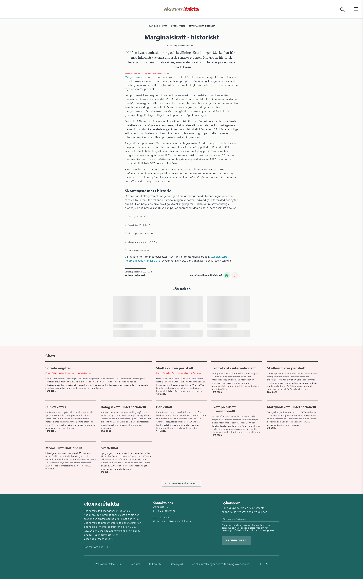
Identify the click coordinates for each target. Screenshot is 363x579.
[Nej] (234, 275)
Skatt (164, 26)
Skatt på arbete (178, 26)
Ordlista (135, 564)
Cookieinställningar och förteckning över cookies (221, 564)
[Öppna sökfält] (342, 9)
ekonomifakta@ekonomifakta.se (172, 521)
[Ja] (226, 275)
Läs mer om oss (93, 547)
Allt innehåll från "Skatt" (181, 483)
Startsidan (153, 26)
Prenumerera (236, 540)
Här (241, 527)
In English (155, 564)
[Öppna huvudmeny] (356, 9)
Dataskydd (176, 564)
